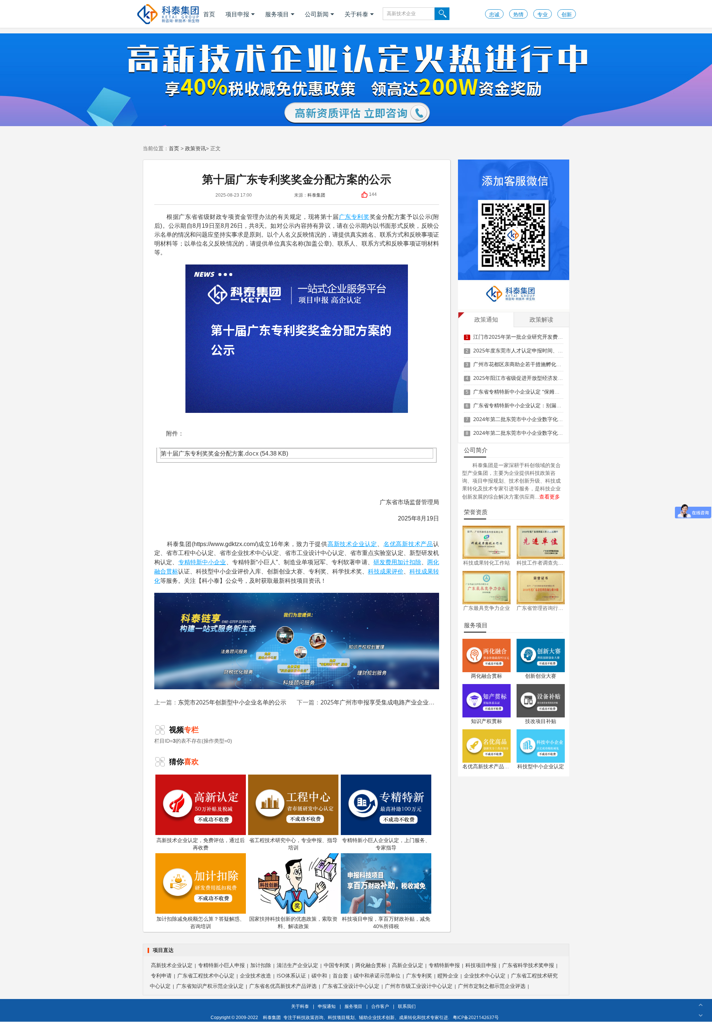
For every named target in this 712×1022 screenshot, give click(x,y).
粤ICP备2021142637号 (476, 1017)
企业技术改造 (255, 975)
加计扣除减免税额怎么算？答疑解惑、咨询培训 (200, 922)
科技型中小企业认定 (540, 766)
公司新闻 (317, 14)
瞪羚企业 (448, 975)
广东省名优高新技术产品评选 (283, 985)
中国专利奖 (337, 965)
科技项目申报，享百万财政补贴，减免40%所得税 (386, 922)
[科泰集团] (168, 14)
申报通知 (327, 1006)
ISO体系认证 (291, 975)
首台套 (340, 975)
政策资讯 (195, 148)
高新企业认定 (407, 965)
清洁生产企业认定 (297, 965)
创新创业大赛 (540, 675)
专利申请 (161, 975)
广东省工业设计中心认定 (350, 985)
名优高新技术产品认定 (488, 766)
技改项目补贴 (540, 720)
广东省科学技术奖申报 (528, 965)
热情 (518, 14)
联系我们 (407, 1006)
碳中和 (319, 975)
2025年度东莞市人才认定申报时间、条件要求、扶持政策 (538, 350)
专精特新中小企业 (202, 562)
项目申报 (237, 14)
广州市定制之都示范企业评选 (491, 985)
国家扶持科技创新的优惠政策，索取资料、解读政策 (293, 922)
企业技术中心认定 (484, 975)
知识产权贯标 (486, 720)
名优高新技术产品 (408, 544)
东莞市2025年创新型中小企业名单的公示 (232, 702)
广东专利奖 (354, 217)
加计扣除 (409, 562)
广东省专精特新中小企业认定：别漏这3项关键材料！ (534, 405)
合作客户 (380, 1006)
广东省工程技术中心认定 (205, 975)
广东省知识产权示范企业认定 (210, 985)
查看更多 (549, 496)
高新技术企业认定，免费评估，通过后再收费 (200, 844)
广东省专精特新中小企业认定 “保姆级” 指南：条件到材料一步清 (546, 391)
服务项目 (277, 14)
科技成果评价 (385, 571)
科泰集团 (316, 195)
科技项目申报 (481, 965)
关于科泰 (356, 14)
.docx (251, 453)
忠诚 (494, 14)
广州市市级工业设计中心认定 (418, 985)
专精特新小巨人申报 (221, 965)
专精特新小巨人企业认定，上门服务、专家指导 (386, 844)
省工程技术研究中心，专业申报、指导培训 (293, 844)
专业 (542, 14)
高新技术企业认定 (352, 544)
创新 (566, 14)
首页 (209, 14)
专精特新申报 (444, 965)
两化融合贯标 (486, 675)
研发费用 (385, 562)
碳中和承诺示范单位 (377, 975)
